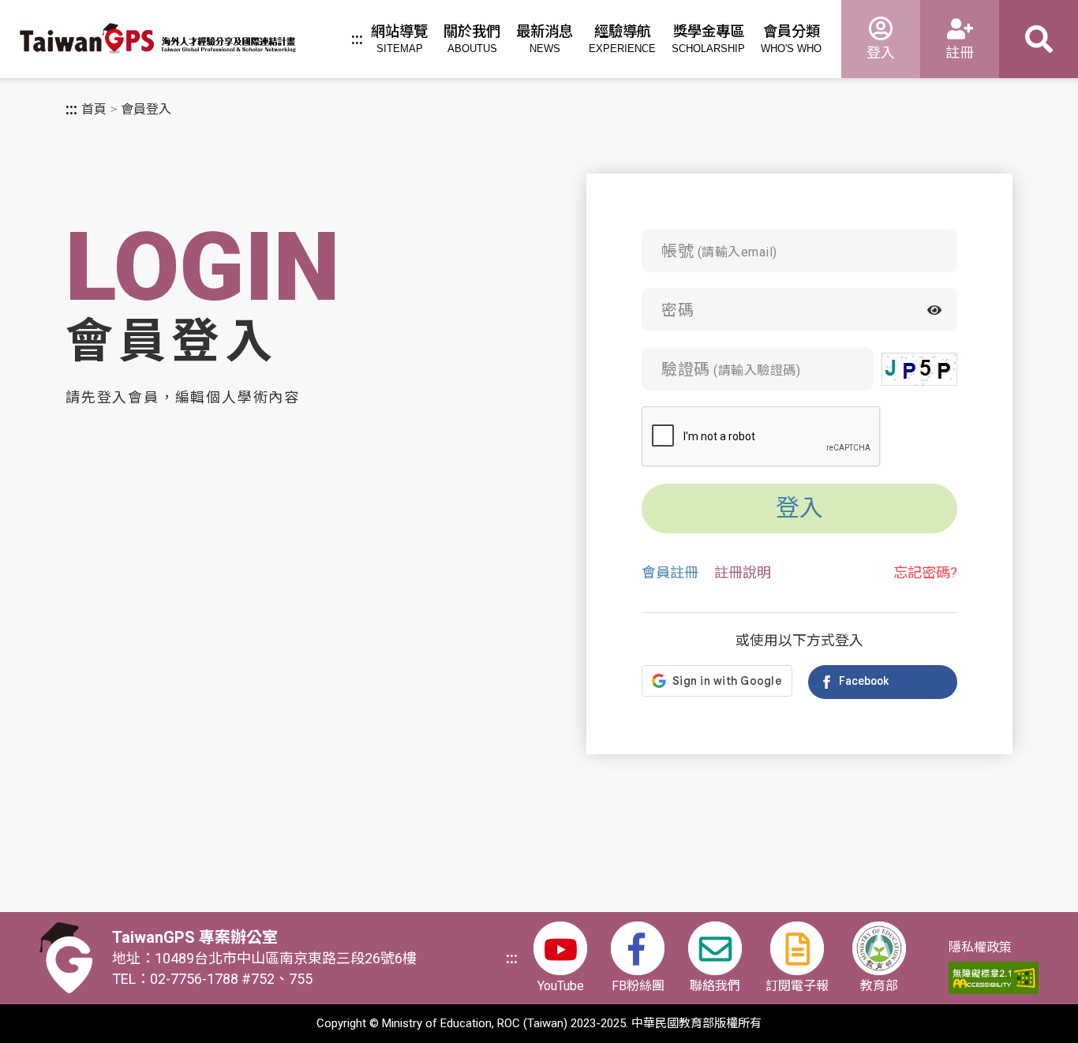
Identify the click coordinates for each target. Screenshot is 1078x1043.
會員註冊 (670, 573)
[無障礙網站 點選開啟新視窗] (994, 978)
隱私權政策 (980, 947)
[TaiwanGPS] (158, 41)
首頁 (94, 109)
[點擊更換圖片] (919, 369)
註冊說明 (742, 573)
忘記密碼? (925, 573)
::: (357, 39)
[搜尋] (1038, 39)
